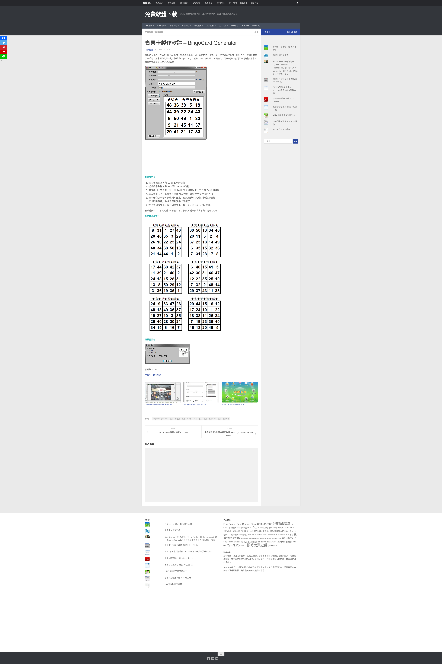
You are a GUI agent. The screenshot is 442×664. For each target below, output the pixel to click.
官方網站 (157, 375)
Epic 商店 (252, 527)
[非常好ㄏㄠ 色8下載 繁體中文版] (240, 392)
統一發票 (233, 3)
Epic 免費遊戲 (241, 528)
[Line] (3, 56)
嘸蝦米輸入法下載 (280, 55)
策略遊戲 (254, 542)
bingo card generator (160, 419)
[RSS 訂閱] (295, 32)
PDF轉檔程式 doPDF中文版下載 (194, 404)
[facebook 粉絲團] (288, 32)
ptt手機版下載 (250, 535)
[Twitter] (3, 42)
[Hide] (1, 61)
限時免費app (242, 545)
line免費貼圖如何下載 (257, 531)
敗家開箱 (208, 3)
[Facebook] (3, 38)
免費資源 (159, 3)
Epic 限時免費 (288, 528)
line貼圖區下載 (285, 531)
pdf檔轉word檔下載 (239, 535)
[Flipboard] (3, 52)
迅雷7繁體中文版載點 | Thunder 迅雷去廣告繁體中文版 (285, 90)
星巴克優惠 (237, 542)
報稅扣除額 (263, 538)
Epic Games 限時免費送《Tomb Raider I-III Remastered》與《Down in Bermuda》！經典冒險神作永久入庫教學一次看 (285, 68)
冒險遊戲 (244, 538)
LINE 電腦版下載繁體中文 (284, 115)
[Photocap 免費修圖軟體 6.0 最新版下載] (163, 392)
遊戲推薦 (281, 541)
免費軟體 (147, 3)
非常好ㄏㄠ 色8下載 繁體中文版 (233, 404)
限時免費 (233, 545)
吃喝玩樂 (196, 3)
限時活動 (271, 546)
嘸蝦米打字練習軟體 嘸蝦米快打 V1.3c (181, 545)
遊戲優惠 (269, 542)
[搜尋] (297, 3)
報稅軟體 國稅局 (276, 538)
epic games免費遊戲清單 (273, 523)
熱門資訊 (220, 3)
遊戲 (259, 542)
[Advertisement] (201, 159)
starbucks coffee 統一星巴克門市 (265, 535)
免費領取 (236, 538)
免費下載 (289, 534)
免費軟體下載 (161, 14)
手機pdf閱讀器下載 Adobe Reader (179, 558)
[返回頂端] (221, 654)
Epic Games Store (247, 524)
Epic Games (229, 524)
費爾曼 (150, 50)
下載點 (148, 375)
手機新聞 (171, 3)
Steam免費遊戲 (280, 535)
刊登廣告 (243, 3)
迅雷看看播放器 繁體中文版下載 (179, 565)
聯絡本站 (254, 3)
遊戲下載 (263, 542)
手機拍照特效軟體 (228, 542)
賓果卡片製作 (187, 419)
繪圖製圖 (159, 32)
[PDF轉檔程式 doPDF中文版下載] (201, 392)
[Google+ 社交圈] (292, 32)
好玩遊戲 (184, 3)
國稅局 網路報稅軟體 (253, 538)
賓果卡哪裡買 (175, 419)
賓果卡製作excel (210, 419)
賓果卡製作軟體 (224, 419)
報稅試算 (269, 538)
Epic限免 (269, 528)
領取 (275, 545)
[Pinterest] (3, 47)
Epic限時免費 (278, 528)
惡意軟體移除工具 (289, 538)
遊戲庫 (274, 542)
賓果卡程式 (198, 419)
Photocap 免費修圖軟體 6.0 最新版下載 (159, 404)
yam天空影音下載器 (281, 129)
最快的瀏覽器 (246, 542)
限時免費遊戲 (257, 545)
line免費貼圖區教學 (241, 531)
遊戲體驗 (289, 542)
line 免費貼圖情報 (273, 531)
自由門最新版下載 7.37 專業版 (178, 578)
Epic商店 (262, 527)
